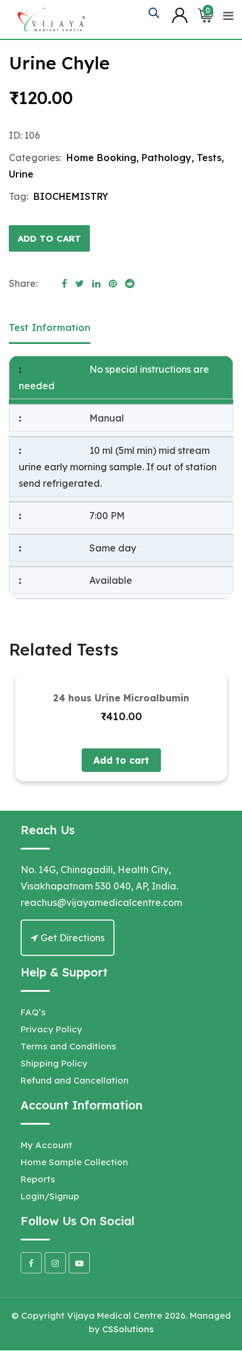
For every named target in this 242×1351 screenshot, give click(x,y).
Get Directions (71, 938)
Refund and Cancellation (75, 1080)
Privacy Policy (51, 1029)
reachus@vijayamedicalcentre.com (101, 902)
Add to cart (49, 238)
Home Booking (101, 157)
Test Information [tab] (49, 327)
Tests (209, 157)
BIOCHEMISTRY (70, 196)
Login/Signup (50, 1196)
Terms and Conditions (68, 1046)
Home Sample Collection (74, 1162)
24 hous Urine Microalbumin (121, 698)
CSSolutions (128, 1329)
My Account (46, 1145)
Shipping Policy (54, 1063)
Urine (21, 174)
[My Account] (180, 14)
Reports (38, 1179)
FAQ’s (33, 1012)
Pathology (166, 157)
